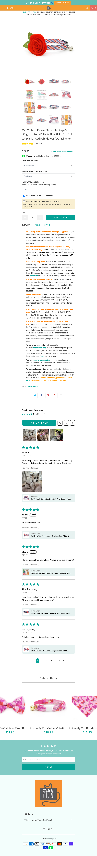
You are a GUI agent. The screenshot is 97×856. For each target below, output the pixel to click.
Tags (42, 356)
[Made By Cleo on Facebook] (44, 829)
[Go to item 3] (56, 435)
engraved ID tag (39, 348)
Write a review (39, 423)
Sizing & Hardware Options (62, 151)
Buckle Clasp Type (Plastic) (34, 171)
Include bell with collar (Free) (39, 195)
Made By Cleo (51, 838)
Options (36, 225)
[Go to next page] (64, 660)
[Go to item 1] (29, 435)
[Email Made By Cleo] (53, 829)
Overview (26, 225)
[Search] (87, 7)
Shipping (47, 225)
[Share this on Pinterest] (48, 395)
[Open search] (60, 423)
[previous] (25, 46)
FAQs (28, 380)
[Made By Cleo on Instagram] (48, 829)
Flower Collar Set (32, 387)
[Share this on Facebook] (41, 395)
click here (34, 276)
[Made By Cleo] (48, 8)
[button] (27, 144)
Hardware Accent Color (39, 183)
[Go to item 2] (43, 435)
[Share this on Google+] (54, 395)
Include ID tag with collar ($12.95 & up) (43, 201)
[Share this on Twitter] (35, 395)
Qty (23, 212)
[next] (72, 46)
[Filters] (66, 423)
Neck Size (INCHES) (30, 160)
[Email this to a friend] (61, 395)
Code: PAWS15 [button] (62, 3)
